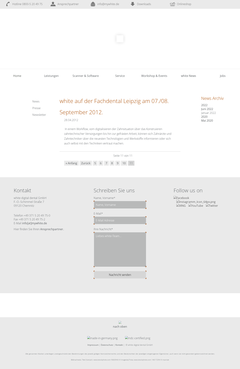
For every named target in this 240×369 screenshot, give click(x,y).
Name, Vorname (104, 198)
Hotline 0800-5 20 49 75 (27, 4)
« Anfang (71, 163)
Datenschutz (107, 344)
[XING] (181, 206)
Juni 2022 (207, 109)
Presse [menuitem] (36, 108)
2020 (204, 117)
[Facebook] (181, 198)
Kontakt (119, 344)
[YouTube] (196, 206)
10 (124, 163)
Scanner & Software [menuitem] (86, 76)
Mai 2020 (207, 120)
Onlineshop (184, 4)
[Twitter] (212, 206)
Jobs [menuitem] (223, 76)
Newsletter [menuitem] (39, 115)
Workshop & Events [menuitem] (154, 76)
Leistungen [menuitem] (51, 76)
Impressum (93, 344)
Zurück (85, 163)
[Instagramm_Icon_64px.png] (196, 202)
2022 (204, 105)
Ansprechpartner (68, 4)
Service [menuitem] (120, 76)
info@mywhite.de (108, 4)
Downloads (144, 4)
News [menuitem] (35, 101)
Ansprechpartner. (52, 229)
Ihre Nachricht (103, 229)
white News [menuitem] (188, 76)
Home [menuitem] (17, 76)
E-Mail (98, 213)
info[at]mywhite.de (34, 223)
